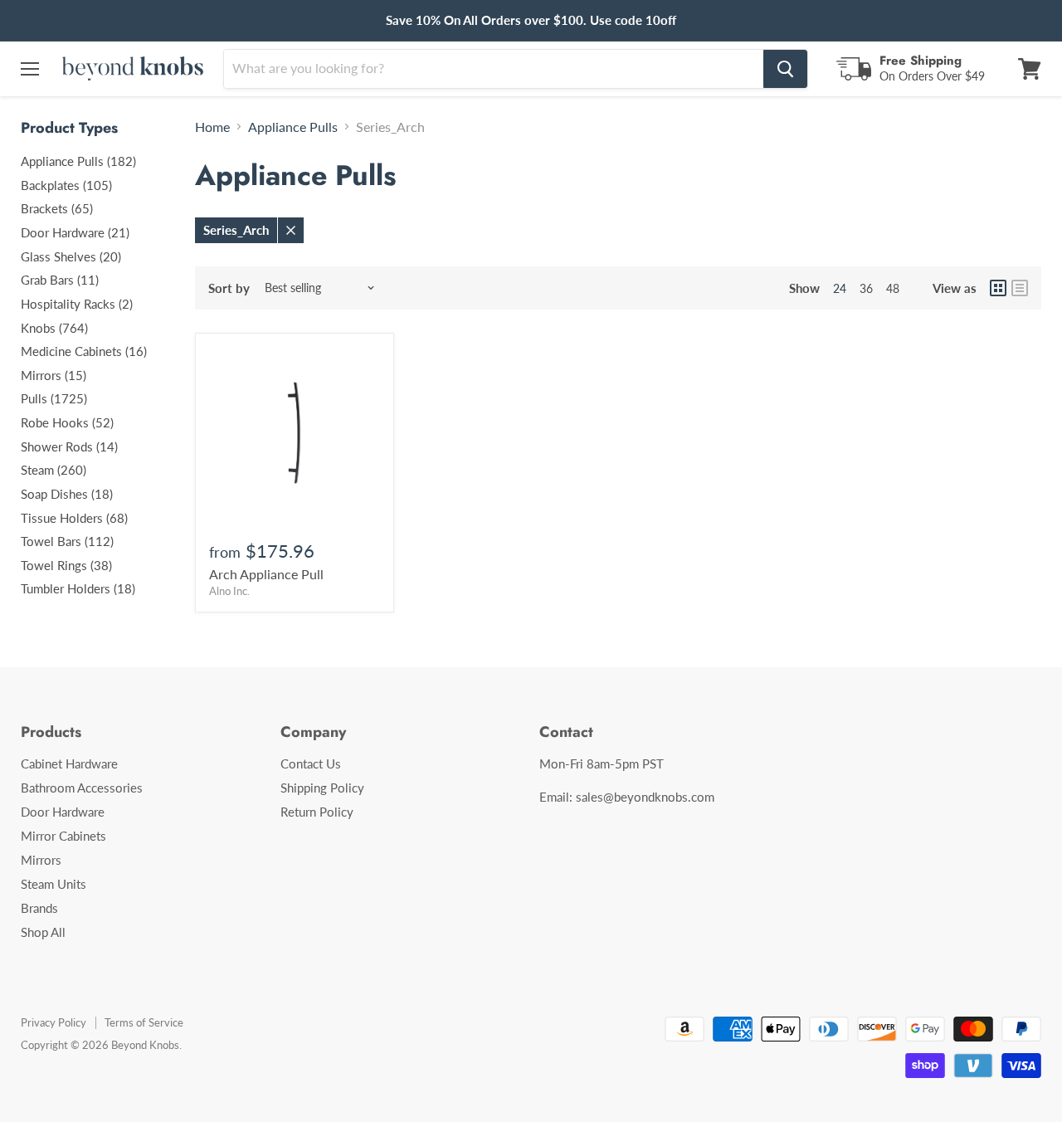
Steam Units (53, 883)
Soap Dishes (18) (67, 493)
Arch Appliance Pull (266, 574)
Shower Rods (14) (69, 446)
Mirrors (41, 859)
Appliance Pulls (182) (78, 161)
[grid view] (998, 288)
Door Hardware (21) (75, 232)
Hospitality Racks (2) (77, 303)
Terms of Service (144, 1022)
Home (212, 127)
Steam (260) (53, 469)
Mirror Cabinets (63, 835)
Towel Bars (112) (67, 541)
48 (892, 288)
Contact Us (310, 763)
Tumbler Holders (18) (78, 588)
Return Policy (316, 811)
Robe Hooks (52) (67, 422)
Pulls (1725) (54, 398)
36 (866, 288)
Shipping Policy (322, 787)
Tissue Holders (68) (74, 517)
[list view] (1019, 288)
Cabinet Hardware (69, 763)
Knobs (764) (54, 327)
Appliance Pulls (293, 127)
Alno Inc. (229, 591)
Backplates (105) (66, 185)
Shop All (43, 931)
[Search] (785, 69)
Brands (39, 907)
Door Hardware (63, 811)
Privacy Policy (53, 1022)
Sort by (229, 288)
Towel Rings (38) (66, 565)
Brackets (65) (57, 208)
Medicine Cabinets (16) (84, 351)
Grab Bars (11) (60, 279)
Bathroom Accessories (82, 787)
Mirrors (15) (53, 375)
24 (839, 288)
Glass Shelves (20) (71, 256)
